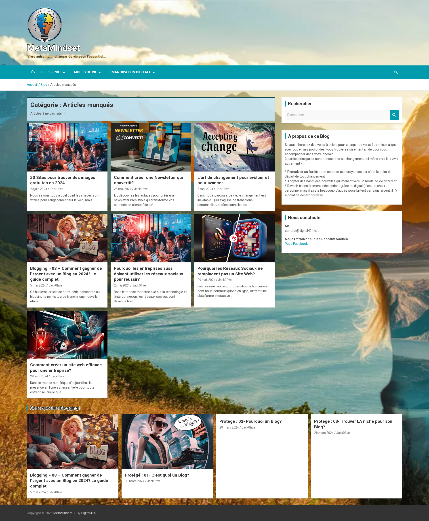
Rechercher (394, 115)
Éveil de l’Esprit (46, 72)
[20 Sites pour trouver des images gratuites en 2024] (67, 147)
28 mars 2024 (324, 433)
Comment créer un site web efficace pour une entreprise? (66, 367)
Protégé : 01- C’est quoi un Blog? (157, 475)
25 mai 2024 (122, 189)
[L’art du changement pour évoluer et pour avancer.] (234, 147)
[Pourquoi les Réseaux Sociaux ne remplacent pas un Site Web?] (234, 238)
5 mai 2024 (205, 189)
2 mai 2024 (122, 285)
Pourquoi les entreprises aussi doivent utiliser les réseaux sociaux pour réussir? (148, 274)
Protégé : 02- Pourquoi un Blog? (250, 421)
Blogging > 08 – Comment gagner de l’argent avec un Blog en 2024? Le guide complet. (66, 274)
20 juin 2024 (38, 189)
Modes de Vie (85, 72)
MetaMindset (53, 48)
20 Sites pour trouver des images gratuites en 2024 (62, 180)
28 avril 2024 (39, 376)
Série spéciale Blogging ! (55, 408)
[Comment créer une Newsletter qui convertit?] (150, 147)
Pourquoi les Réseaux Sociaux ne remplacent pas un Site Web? (230, 271)
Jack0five (56, 189)
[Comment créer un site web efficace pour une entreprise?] (67, 334)
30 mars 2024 (134, 481)
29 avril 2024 (206, 280)
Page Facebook (296, 244)
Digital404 (88, 513)
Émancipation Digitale (130, 72)
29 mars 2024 (229, 427)
